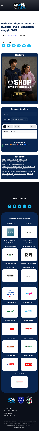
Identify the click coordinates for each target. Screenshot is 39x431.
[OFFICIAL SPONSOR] (29, 293)
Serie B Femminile (7, 162)
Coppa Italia (6, 164)
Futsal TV (30, 173)
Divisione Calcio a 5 (20, 173)
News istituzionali (7, 173)
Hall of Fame (31, 171)
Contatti (7, 408)
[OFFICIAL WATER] (29, 364)
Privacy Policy (9, 416)
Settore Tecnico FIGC (9, 176)
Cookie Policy (9, 413)
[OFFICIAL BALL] (10, 275)
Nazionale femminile (8, 169)
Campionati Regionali (9, 171)
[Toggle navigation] (2, 6)
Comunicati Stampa (13, 12)
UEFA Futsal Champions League (12, 166)
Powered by (17, 427)
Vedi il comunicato (11, 35)
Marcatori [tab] (23, 119)
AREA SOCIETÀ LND (10, 411)
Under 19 (27, 162)
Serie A (4, 159)
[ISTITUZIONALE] (19, 382)
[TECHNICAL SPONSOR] (29, 275)
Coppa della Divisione (17, 164)
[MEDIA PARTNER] (29, 329)
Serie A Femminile (12, 159)
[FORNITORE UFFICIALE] (10, 254)
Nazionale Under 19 (22, 169)
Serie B (22, 162)
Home (3, 12)
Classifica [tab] (15, 119)
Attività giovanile (21, 171)
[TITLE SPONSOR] (10, 232)
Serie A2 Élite (23, 159)
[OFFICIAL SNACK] (10, 293)
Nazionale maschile (29, 166)
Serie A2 (16, 162)
